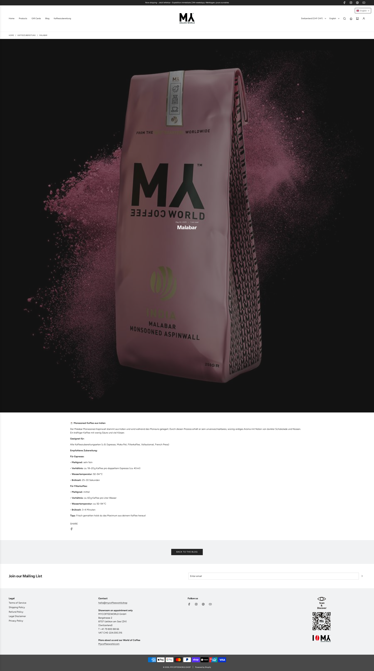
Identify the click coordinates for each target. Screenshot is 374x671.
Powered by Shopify (203, 667)
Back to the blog (187, 552)
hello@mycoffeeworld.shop (112, 602)
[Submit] (362, 576)
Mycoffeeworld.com (109, 644)
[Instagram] (351, 2)
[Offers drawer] (351, 18)
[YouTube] (364, 2)
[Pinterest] (357, 2)
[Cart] (357, 18)
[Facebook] (344, 2)
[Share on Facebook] (71, 529)
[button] (363, 10)
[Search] (344, 18)
